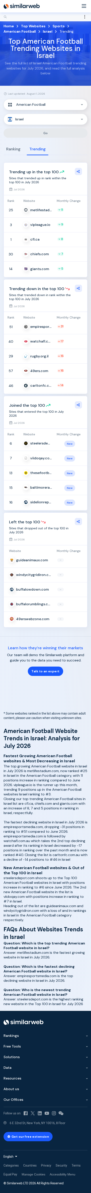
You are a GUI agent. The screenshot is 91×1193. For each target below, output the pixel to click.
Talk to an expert (45, 671)
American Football (20, 31)
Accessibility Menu (62, 1174)
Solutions (12, 1057)
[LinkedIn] (39, 1113)
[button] (45, 104)
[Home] (22, 6)
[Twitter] (32, 1113)
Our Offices (13, 1099)
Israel (47, 31)
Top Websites (33, 26)
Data (7, 1067)
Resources (12, 1078)
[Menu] (83, 6)
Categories (11, 1165)
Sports (59, 26)
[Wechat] (61, 1113)
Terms (76, 1165)
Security (61, 1165)
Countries (30, 1165)
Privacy (46, 1165)
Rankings (11, 1035)
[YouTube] (46, 1113)
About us (11, 1089)
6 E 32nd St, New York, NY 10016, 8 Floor (37, 1123)
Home (9, 26)
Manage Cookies (33, 1174)
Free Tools (12, 1046)
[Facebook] (25, 1113)
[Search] (45, 16)
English (8, 1156)
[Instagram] (54, 1113)
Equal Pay (10, 1174)
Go (45, 133)
